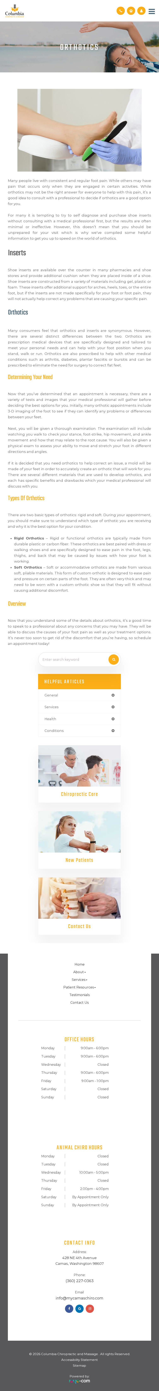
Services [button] (78, 980)
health (50, 719)
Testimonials (79, 995)
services (52, 707)
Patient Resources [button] (78, 987)
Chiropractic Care (79, 794)
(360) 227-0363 (80, 1281)
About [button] (78, 972)
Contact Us (79, 926)
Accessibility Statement (79, 1360)
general (51, 695)
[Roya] (79, 1380)
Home (80, 964)
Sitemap (79, 1365)
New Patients (79, 860)
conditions (54, 731)
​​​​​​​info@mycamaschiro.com (79, 1298)
